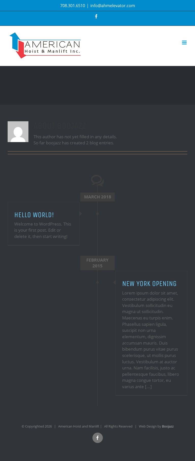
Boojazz (168, 426)
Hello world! (34, 214)
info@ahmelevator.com (112, 5)
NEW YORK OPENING (149, 283)
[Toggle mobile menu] (184, 42)
